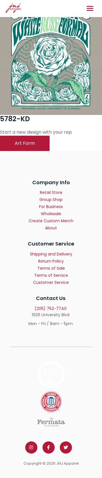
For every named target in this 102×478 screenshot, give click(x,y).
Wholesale (51, 214)
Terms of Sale (51, 268)
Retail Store (51, 192)
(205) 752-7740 (51, 308)
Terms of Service (51, 275)
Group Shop (51, 199)
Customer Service (51, 282)
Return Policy (51, 261)
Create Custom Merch (51, 221)
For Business (51, 206)
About (51, 228)
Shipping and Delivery (51, 254)
